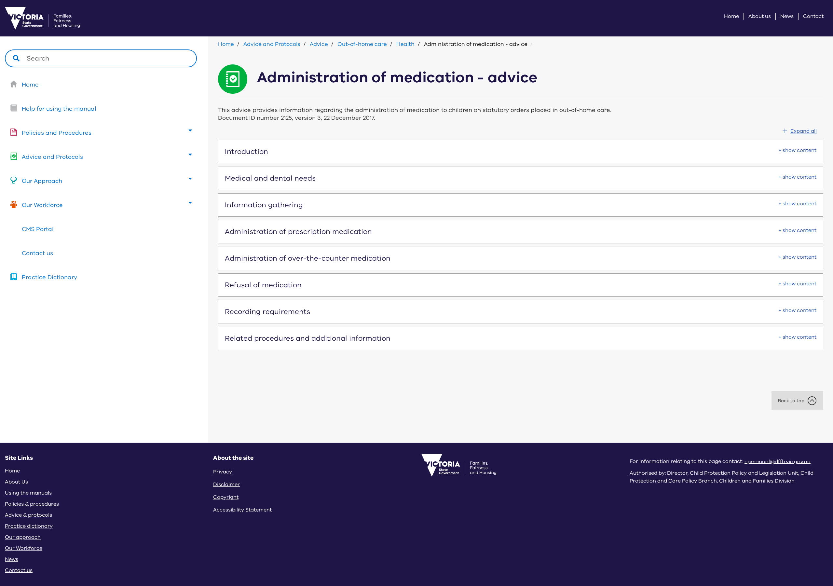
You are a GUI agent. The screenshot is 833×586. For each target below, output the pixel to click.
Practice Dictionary (49, 277)
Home (731, 16)
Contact (813, 16)
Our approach (23, 537)
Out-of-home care (362, 44)
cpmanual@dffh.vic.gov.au (777, 461)
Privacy (222, 471)
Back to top (791, 401)
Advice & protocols (28, 515)
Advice (319, 44)
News (787, 16)
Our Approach (42, 181)
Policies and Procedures (56, 133)
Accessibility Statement (242, 509)
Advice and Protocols (52, 157)
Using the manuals (28, 493)
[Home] (34, 18)
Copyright (226, 497)
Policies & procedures (32, 504)
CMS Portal (38, 229)
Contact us (37, 253)
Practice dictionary (29, 526)
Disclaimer (226, 484)
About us (759, 16)
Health (405, 44)
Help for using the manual (59, 109)
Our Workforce (42, 205)
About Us (16, 481)
